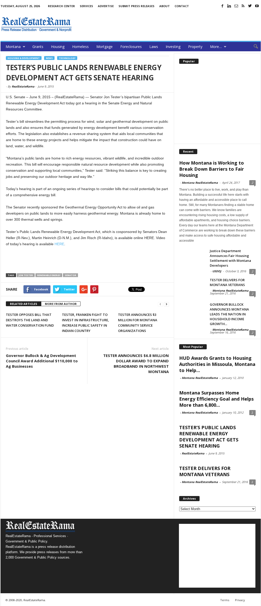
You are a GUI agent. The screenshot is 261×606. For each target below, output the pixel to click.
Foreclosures (131, 46)
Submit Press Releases (136, 6)
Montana (13, 46)
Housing (57, 46)
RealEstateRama (23, 86)
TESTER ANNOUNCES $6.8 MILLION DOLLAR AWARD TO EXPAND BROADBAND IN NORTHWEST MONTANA (136, 363)
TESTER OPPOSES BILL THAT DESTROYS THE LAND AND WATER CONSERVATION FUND (30, 320)
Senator (70, 275)
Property (195, 46)
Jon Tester (26, 275)
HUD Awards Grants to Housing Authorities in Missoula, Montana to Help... (217, 364)
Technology (67, 58)
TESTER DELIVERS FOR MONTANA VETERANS (227, 282)
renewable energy (48, 275)
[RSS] (243, 6)
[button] (253, 46)
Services (86, 6)
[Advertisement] (168, 24)
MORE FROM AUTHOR (61, 304)
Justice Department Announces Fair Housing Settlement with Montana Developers (230, 258)
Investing (173, 46)
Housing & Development (24, 58)
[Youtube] (257, 6)
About (164, 6)
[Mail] (236, 6)
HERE (59, 244)
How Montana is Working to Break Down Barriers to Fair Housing (211, 169)
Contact (182, 6)
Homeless (80, 46)
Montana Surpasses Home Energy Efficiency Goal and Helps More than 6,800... (216, 399)
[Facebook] (222, 6)
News (49, 58)
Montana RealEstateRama (200, 182)
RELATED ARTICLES (23, 304)
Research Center (61, 6)
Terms (224, 600)
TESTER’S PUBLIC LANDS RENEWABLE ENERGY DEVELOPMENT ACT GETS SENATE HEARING (208, 436)
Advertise (106, 6)
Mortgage (104, 46)
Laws (153, 46)
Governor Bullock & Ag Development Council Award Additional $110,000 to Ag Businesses (42, 361)
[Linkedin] (229, 6)
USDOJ (216, 271)
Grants (37, 46)
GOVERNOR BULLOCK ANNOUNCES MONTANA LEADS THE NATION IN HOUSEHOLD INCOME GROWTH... (229, 314)
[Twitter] (250, 6)
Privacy (240, 600)
